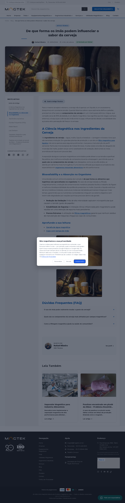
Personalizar (58, 261)
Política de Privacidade (48, 256)
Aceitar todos (80, 261)
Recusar (68, 261)
